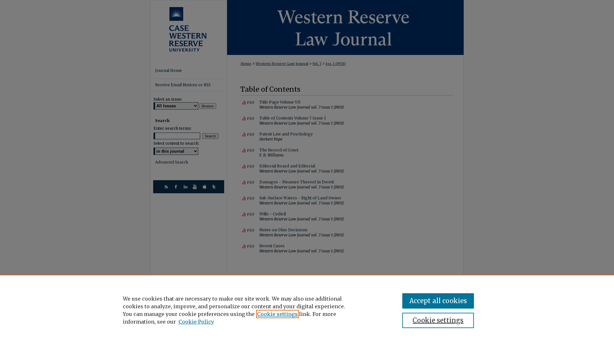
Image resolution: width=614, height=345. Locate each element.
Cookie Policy (196, 321)
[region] (307, 310)
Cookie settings (277, 314)
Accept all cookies (438, 301)
